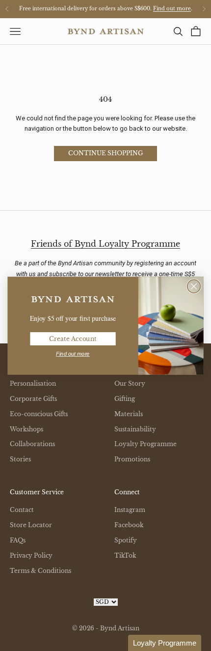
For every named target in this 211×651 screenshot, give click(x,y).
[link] (72, 299)
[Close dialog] (194, 286)
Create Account (73, 338)
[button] (164, 643)
